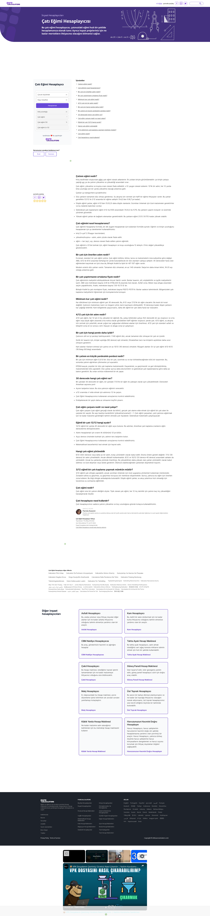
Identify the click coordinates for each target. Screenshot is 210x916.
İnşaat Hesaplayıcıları (53, 15)
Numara (51, 154)
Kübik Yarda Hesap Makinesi (93, 751)
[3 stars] (39, 201)
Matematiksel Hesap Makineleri (84, 819)
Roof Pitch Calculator (88, 589)
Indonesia (146, 806)
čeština (145, 818)
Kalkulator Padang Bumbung (131, 577)
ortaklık (43, 824)
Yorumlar (43, 821)
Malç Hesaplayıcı (88, 710)
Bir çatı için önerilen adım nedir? (89, 92)
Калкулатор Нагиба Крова (100, 585)
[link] (66, 866)
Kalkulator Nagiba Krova (57, 577)
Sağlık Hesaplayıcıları (84, 816)
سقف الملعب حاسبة (73, 591)
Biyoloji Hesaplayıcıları (85, 803)
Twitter (43, 833)
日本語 (133, 806)
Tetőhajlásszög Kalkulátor (120, 587)
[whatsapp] (181, 3)
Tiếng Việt (127, 815)
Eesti (139, 821)
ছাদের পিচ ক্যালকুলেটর (144, 587)
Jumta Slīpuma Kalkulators (83, 585)
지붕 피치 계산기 (68, 585)
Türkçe (139, 806)
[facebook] (176, 3)
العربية (155, 803)
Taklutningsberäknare (56, 581)
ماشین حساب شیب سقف (56, 587)
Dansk (145, 812)
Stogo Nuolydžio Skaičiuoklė (79, 577)
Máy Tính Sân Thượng (55, 585)
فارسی (126, 818)
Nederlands (152, 812)
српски (147, 815)
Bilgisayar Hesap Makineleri (86, 827)
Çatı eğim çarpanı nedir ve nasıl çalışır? (92, 118)
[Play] (119, 856)
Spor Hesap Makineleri (106, 823)
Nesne (43, 818)
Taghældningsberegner (115, 581)
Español (141, 803)
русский (149, 803)
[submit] (200, 3)
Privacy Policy (45, 838)
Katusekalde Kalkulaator (73, 589)
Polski (160, 812)
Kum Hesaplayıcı (134, 629)
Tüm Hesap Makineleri (106, 833)
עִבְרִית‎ (139, 818)
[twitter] (185, 3)
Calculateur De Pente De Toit (89, 591)
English (126, 803)
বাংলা (125, 821)
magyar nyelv (153, 818)
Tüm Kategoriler (104, 830)
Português (133, 803)
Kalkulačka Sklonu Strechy (104, 573)
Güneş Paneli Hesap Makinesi (139, 680)
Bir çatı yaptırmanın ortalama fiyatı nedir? (92, 95)
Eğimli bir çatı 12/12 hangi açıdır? (89, 122)
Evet (38, 154)
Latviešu (140, 815)
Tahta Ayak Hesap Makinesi (138, 655)
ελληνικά (133, 818)
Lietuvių (142, 809)
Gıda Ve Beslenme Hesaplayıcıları (105, 811)
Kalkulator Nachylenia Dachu (150, 581)
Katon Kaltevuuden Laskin (76, 581)
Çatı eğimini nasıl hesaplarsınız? (89, 88)
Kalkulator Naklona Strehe (118, 585)
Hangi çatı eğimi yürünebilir (87, 126)
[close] (106, 907)
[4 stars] (42, 201)
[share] (143, 866)
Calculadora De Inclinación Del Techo (132, 589)
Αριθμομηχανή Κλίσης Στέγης (73, 587)
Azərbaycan (164, 815)
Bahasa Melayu (158, 809)
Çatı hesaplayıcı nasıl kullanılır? (89, 137)
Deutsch (126, 806)
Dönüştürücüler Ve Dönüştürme (105, 807)
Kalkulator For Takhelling (96, 581)
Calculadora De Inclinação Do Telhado (108, 589)
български (127, 809)
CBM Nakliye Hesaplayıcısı (92, 655)
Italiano (149, 809)
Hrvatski (135, 809)
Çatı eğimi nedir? (84, 134)
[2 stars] (37, 201)
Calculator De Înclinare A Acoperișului (79, 573)
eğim (101, 179)
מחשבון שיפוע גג (87, 587)
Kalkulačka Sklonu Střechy (102, 587)
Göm (160, 3)
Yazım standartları (46, 827)
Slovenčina (162, 806)
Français (161, 803)
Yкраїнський (132, 821)
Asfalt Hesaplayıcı (89, 629)
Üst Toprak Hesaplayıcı (137, 710)
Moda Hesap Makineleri (106, 827)
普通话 (162, 818)
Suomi (133, 812)
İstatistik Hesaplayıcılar (85, 830)
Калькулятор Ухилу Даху (56, 589)
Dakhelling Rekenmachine (131, 581)
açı (83, 182)
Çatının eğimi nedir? (85, 84)
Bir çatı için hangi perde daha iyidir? (90, 107)
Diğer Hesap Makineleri (106, 819)
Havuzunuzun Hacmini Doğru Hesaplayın (144, 751)
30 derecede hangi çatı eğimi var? (90, 115)
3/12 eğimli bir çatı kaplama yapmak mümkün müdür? (97, 130)
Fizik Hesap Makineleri (85, 823)
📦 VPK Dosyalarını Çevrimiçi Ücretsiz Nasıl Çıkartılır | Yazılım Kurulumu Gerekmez (105, 866)
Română (154, 806)
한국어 (134, 815)
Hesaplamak (52, 105)
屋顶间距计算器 (133, 587)
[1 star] (34, 201)
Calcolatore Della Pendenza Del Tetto (105, 577)
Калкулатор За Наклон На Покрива (130, 573)
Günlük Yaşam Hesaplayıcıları (108, 816)
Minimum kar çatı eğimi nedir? (88, 99)
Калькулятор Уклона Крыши (57, 591)
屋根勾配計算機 (118, 591)
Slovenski (155, 815)
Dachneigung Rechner (106, 591)
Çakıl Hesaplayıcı (88, 680)
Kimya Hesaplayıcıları (105, 803)
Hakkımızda (44, 814)
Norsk (139, 812)
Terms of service (55, 838)
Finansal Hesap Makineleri (86, 811)
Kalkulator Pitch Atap (56, 573)
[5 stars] (45, 201)
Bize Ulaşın (44, 830)
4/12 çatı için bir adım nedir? (88, 103)
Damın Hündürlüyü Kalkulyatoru (137, 585)
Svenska (126, 812)
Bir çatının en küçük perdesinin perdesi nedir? (94, 111)
